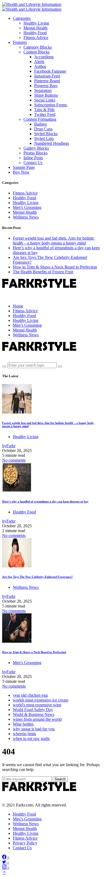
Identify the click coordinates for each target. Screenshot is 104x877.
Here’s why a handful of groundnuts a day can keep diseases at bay (45, 501)
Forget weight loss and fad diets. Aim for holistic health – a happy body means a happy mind (53, 240)
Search (60, 779)
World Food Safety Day (33, 709)
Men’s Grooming (27, 819)
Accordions (44, 56)
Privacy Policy (25, 843)
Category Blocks (37, 47)
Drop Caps (43, 129)
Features (20, 42)
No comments (14, 460)
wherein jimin (24, 733)
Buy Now (21, 172)
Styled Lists (44, 138)
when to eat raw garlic (31, 738)
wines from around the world (37, 719)
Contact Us (32, 162)
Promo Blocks (35, 153)
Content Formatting (39, 119)
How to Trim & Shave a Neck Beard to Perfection (55, 267)
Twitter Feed (44, 114)
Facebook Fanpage (50, 71)
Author (40, 66)
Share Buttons (46, 95)
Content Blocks (36, 52)
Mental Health (35, 28)
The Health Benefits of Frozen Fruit (43, 272)
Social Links (44, 100)
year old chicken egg (30, 695)
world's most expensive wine (37, 705)
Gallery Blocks (36, 148)
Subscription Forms (50, 105)
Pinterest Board (47, 81)
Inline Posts (33, 157)
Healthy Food (35, 32)
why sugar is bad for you (34, 729)
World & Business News (33, 714)
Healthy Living (36, 23)
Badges (40, 124)
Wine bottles (23, 724)
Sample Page (24, 167)
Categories (22, 18)
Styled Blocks (46, 133)
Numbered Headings (51, 143)
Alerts (39, 61)
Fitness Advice (35, 37)
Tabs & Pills (44, 109)
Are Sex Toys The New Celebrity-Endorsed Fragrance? (37, 576)
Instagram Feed (47, 76)
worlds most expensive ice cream (40, 700)
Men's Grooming (27, 207)
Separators (43, 90)
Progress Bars (45, 85)
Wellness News (26, 217)
